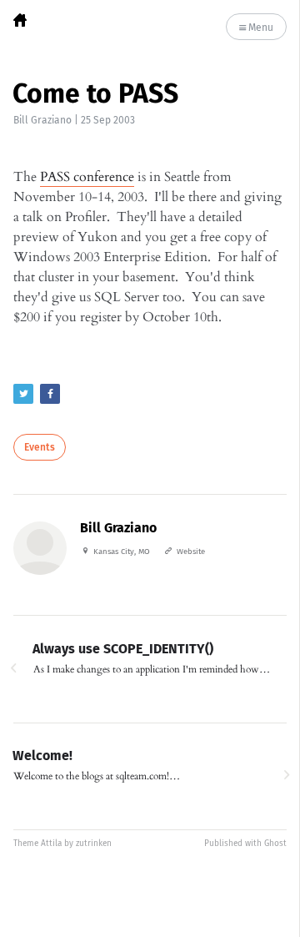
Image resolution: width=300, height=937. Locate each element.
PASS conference (87, 177)
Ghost (275, 844)
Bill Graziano (42, 120)
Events (39, 447)
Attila (51, 844)
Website (191, 552)
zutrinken (94, 844)
